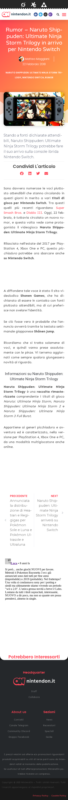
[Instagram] (46, 14)
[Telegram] (41, 14)
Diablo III (34, 213)
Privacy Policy (40, 795)
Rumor (49, 77)
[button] (58, 14)
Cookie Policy (58, 795)
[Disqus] (34, 602)
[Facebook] (36, 14)
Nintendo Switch (33, 77)
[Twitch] (50, 14)
